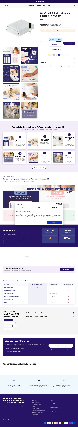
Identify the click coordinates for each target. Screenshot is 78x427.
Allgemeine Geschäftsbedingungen (38, 410)
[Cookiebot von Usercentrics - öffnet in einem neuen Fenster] (57, 204)
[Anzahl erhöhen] (46, 42)
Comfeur (42, 11)
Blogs (49, 5)
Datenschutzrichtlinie (36, 408)
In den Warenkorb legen (61, 345)
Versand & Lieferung (36, 402)
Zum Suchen (34, 400)
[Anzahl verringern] (41, 42)
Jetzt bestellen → (66, 269)
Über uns (39, 5)
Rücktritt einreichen (35, 414)
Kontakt (44, 5)
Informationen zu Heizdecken (37, 412)
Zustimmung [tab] (23, 207)
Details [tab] (39, 207)
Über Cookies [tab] (54, 207)
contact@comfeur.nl (54, 407)
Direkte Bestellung (38, 167)
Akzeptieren (54, 222)
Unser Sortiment (31, 5)
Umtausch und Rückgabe (36, 404)
